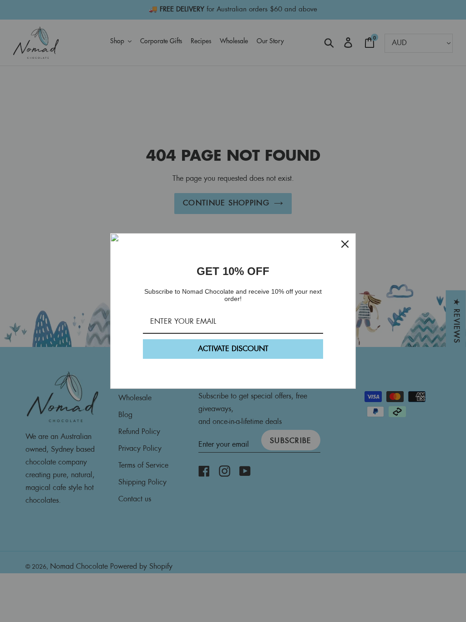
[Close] (345, 244)
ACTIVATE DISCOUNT (233, 349)
